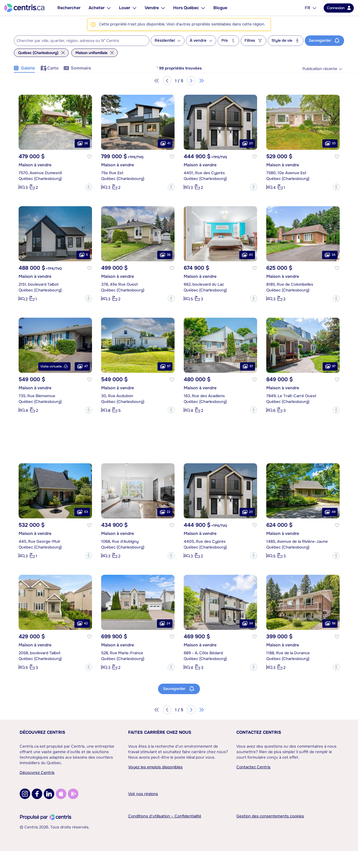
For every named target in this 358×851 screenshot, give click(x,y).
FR (307, 7)
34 (333, 255)
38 (168, 255)
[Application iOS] (61, 794)
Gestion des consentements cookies (270, 816)
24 (168, 623)
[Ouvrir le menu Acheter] (109, 8)
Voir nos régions (143, 793)
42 (86, 623)
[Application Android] (73, 794)
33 (333, 143)
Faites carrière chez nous (159, 732)
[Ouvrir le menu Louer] (134, 8)
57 (168, 366)
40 (251, 255)
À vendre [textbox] (198, 40)
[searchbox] (78, 41)
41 (168, 143)
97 (333, 366)
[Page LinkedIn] (49, 794)
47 (86, 366)
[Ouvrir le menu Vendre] (163, 8)
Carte (52, 68)
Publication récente (319, 68)
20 (251, 143)
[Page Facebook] (37, 794)
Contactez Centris (258, 732)
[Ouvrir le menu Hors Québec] (203, 8)
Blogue (220, 7)
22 (168, 512)
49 (333, 512)
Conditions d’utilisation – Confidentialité (164, 816)
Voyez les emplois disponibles (155, 767)
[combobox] (81, 40)
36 (86, 143)
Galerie (28, 68)
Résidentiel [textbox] (165, 40)
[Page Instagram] (25, 794)
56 (333, 623)
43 (86, 512)
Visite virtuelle (51, 366)
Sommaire (81, 68)
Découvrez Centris (42, 732)
